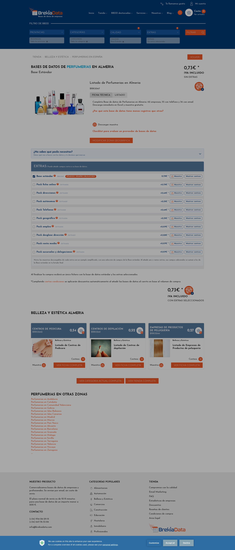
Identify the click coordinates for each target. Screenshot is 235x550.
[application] (117, 543)
